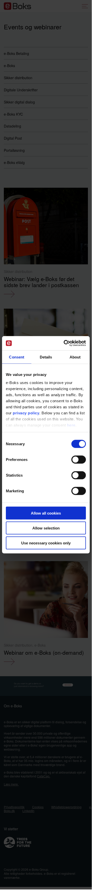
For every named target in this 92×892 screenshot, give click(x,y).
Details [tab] (46, 357)
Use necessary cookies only (46, 543)
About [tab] (75, 357)
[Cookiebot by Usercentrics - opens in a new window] (65, 343)
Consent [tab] (16, 357)
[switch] (78, 460)
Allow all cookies (46, 513)
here (71, 425)
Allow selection (46, 528)
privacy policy (26, 413)
